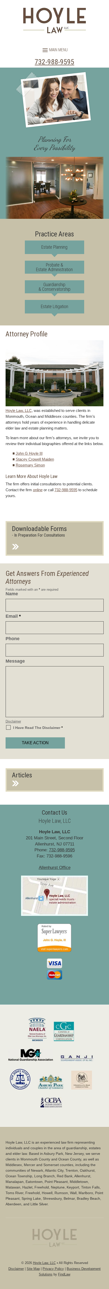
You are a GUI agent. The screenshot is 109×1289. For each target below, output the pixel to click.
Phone (13, 638)
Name (12, 593)
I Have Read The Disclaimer (38, 728)
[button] (54, 50)
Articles (22, 775)
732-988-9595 (54, 62)
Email (13, 616)
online (38, 490)
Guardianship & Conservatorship (54, 287)
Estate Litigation (54, 306)
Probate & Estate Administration (54, 267)
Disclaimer (13, 721)
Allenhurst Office (54, 867)
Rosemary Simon (30, 465)
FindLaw (64, 1274)
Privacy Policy (53, 1269)
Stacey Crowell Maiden (35, 459)
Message (15, 661)
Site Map (33, 1269)
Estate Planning (54, 247)
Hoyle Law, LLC (44, 1263)
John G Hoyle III (29, 453)
